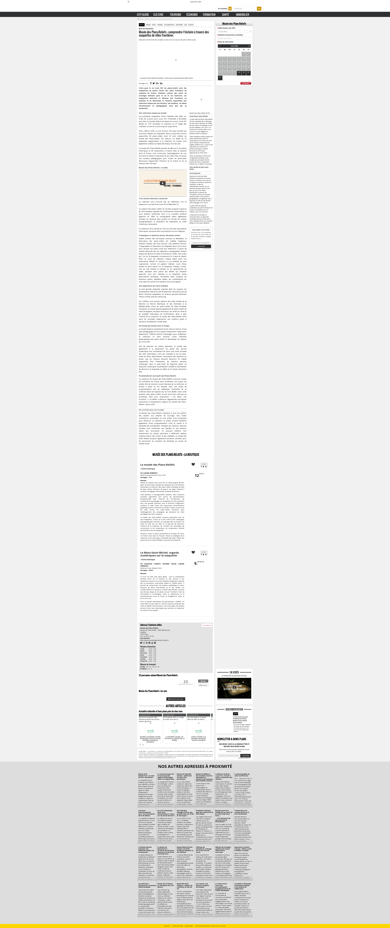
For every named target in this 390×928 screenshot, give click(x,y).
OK (259, 9)
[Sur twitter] (154, 83)
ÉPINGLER (203, 685)
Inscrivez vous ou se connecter (218, 925)
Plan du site (167, 925)
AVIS (185, 24)
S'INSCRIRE (245, 756)
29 (244, 72)
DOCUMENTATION (169, 24)
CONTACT (191, 24)
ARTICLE (141, 25)
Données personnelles (177, 925)
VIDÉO (154, 24)
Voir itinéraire (207, 625)
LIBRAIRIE (159, 24)
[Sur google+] (157, 83)
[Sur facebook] (151, 83)
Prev (219, 689)
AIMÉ (204, 681)
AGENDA (148, 24)
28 (239, 72)
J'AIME (204, 464)
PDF (236, 714)
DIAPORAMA (179, 24)
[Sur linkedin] (161, 83)
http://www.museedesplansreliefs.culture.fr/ (154, 640)
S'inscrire (201, 246)
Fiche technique (148, 469)
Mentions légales (189, 925)
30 (248, 72)
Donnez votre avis (176, 699)
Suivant (246, 83)
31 (220, 77)
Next (249, 689)
